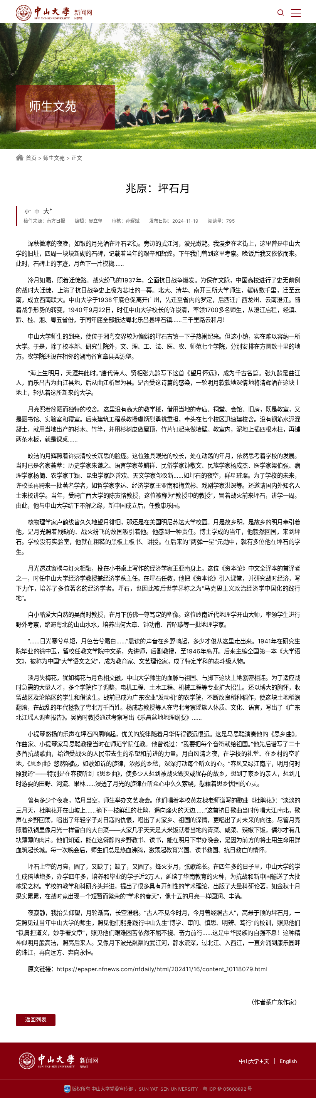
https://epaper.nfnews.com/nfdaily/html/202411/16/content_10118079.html (162, 969)
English (288, 1061)
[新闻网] (54, 13)
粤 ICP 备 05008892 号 (227, 1089)
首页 (31, 158)
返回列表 (36, 1019)
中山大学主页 (254, 1061)
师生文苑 (54, 158)
